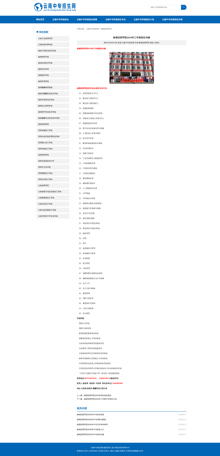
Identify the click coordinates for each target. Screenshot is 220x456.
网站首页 (40, 19)
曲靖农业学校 (43, 69)
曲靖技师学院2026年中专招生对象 (131, 434)
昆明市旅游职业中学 (46, 161)
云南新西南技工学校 (46, 198)
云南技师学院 (43, 185)
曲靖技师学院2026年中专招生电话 (131, 415)
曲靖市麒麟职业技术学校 (48, 94)
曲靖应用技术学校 (45, 63)
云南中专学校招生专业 (115, 19)
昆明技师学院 (43, 155)
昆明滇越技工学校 (45, 130)
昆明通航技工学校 (45, 173)
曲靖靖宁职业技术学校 (47, 112)
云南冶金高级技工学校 (47, 210)
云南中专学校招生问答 (172, 19)
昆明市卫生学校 (44, 167)
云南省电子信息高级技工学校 (49, 192)
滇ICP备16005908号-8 (120, 448)
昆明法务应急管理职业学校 (49, 136)
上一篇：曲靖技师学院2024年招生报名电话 (94, 395)
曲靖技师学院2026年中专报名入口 (131, 429)
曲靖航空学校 (43, 75)
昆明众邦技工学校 (45, 179)
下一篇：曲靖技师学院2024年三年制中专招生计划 (97, 399)
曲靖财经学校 (43, 57)
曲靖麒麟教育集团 (45, 87)
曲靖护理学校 (43, 81)
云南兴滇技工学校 (45, 204)
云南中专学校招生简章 (87, 19)
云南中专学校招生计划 (144, 19)
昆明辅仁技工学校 (45, 143)
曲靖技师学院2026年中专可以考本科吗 (131, 424)
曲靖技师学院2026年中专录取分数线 (131, 419)
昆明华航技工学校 (45, 149)
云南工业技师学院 (45, 38)
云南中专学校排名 (60, 19)
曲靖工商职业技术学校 (47, 51)
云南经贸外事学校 (45, 45)
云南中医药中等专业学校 (48, 216)
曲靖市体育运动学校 (46, 100)
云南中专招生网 (92, 29)
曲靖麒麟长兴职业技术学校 (49, 118)
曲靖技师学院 (43, 124)
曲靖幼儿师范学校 (45, 106)
